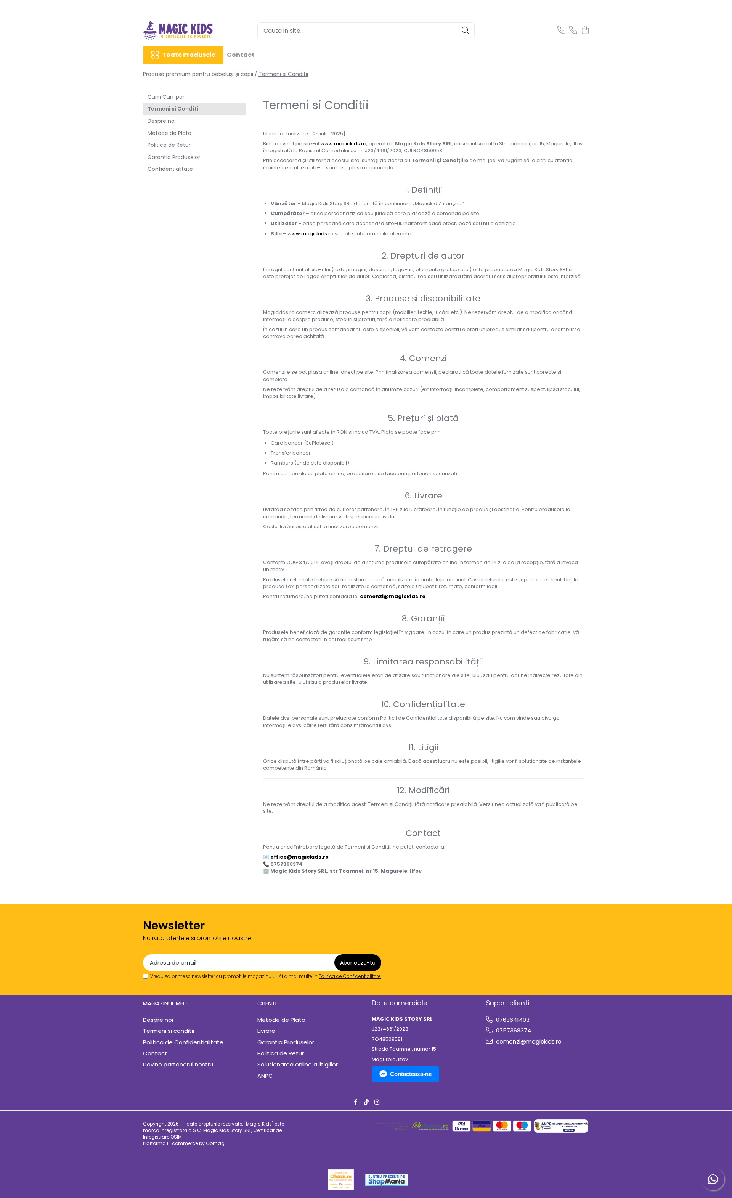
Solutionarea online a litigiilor (297, 1064)
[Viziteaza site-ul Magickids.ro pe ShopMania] (386, 1180)
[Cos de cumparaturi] (585, 30)
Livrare (266, 1031)
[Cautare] (465, 30)
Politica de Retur (169, 145)
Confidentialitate (170, 169)
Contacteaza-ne (411, 1074)
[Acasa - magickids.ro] (181, 30)
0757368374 (512, 1030)
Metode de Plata (169, 133)
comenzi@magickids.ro (528, 1041)
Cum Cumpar (166, 97)
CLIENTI (266, 1003)
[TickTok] (366, 1102)
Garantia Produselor (174, 157)
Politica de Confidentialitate (350, 976)
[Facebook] (355, 1102)
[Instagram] (377, 1102)
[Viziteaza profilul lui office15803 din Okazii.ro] (341, 1179)
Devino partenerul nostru (178, 1064)
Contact (241, 54)
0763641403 (512, 1020)
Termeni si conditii (168, 1031)
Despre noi (162, 121)
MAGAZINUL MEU (165, 1003)
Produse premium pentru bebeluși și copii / (200, 74)
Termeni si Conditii (283, 74)
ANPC (265, 1076)
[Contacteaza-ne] (561, 30)
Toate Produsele (188, 55)
